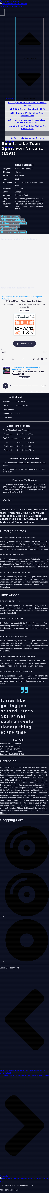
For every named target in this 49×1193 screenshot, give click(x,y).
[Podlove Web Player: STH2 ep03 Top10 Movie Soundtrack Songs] (24, 328)
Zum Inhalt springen (9, 1)
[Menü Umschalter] (2, 12)
